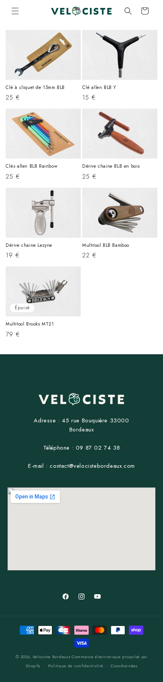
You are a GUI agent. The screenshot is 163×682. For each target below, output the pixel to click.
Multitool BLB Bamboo (105, 246)
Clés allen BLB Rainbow (31, 166)
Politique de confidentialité (75, 666)
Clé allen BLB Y (99, 88)
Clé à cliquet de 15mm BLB (35, 88)
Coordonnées (124, 666)
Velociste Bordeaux (52, 657)
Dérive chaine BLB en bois (111, 166)
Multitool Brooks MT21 (30, 324)
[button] (15, 11)
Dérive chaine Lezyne (29, 246)
